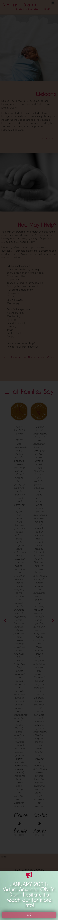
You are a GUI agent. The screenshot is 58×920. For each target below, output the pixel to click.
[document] (29, 460)
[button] (29, 915)
